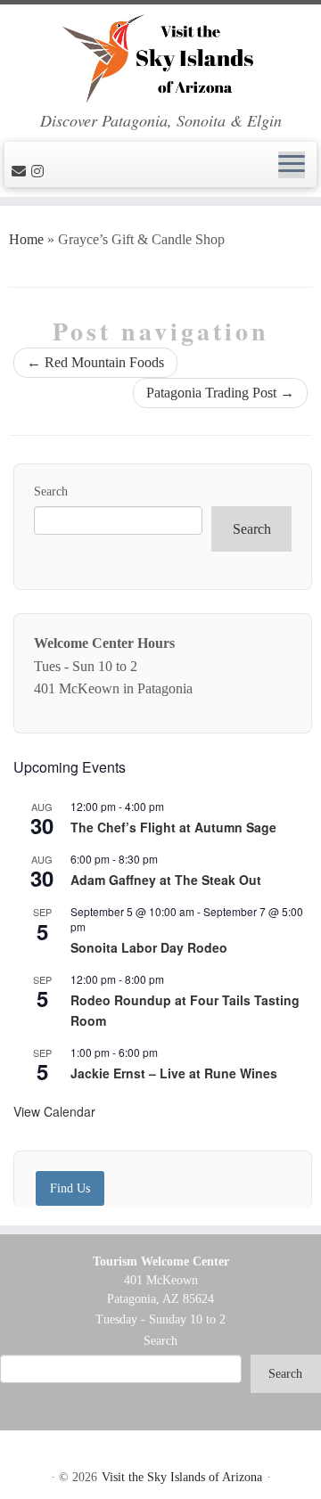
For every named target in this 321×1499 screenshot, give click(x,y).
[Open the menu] (291, 165)
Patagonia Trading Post (220, 392)
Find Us (70, 1188)
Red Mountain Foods (95, 362)
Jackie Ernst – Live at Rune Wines (173, 1073)
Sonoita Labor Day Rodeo (148, 947)
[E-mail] (21, 171)
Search (51, 491)
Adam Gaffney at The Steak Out (165, 880)
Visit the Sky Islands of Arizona (182, 1477)
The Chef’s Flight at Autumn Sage (173, 827)
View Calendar (54, 1111)
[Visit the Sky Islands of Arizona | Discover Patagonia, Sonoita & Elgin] (160, 57)
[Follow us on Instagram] (40, 171)
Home (26, 239)
